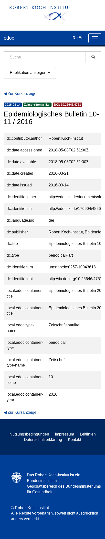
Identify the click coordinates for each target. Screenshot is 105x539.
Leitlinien (88, 434)
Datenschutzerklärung (43, 439)
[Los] (93, 57)
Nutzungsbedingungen (29, 434)
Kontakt (74, 439)
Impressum (64, 434)
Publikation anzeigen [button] (28, 72)
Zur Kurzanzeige (22, 94)
